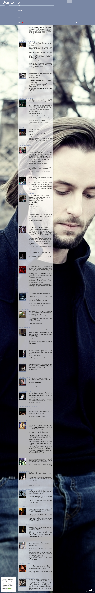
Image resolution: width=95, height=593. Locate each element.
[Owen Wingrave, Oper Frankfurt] (22, 529)
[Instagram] (90, 590)
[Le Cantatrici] (22, 461)
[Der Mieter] (22, 368)
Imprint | (87, 591)
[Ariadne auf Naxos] (22, 382)
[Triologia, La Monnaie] (22, 270)
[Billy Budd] (22, 354)
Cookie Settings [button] (5, 588)
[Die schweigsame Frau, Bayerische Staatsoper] (22, 181)
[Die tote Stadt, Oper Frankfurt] (22, 476)
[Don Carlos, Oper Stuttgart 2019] (22, 297)
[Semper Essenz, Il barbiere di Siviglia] (22, 256)
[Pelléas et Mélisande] (22, 396)
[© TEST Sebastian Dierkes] (22, 411)
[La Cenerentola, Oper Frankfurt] (22, 511)
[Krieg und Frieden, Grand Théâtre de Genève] (22, 198)
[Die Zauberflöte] (22, 494)
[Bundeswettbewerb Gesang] (22, 583)
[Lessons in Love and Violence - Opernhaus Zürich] (22, 103)
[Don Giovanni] (22, 545)
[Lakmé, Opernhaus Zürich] (22, 132)
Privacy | (91, 591)
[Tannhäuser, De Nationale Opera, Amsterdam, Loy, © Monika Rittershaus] (22, 332)
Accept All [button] (10, 588)
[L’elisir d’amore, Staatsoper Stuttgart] (22, 150)
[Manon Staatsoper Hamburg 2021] (22, 229)
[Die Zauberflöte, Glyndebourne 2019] (22, 314)
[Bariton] (27, 3)
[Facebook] (92, 590)
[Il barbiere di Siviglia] (22, 425)
